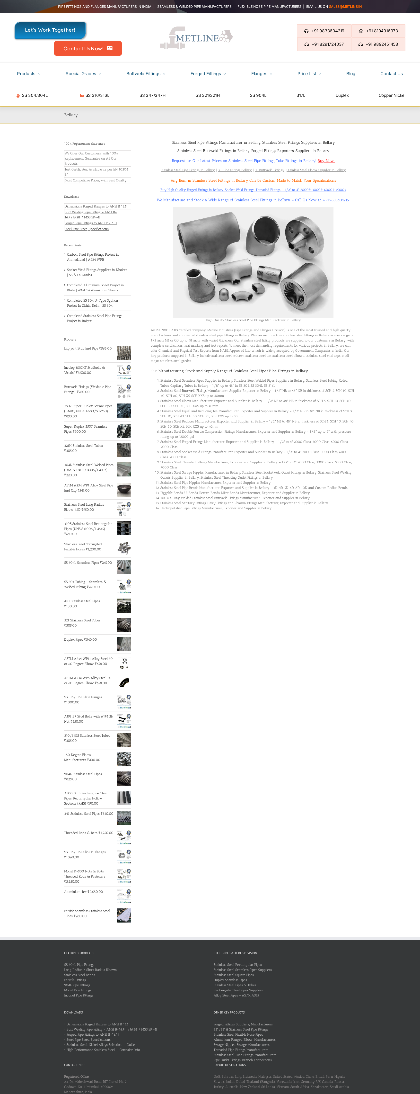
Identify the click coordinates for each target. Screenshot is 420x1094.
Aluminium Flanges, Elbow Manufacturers (245, 1040)
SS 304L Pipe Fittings (79, 965)
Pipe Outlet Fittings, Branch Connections (243, 1060)
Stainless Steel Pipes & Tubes (235, 985)
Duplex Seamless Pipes (230, 980)
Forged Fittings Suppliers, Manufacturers (243, 1024)
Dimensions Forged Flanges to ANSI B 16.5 (96, 206)
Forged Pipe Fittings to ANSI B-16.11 (91, 223)
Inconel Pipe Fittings (78, 995)
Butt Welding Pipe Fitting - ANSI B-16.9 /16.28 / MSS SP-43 (112, 1029)
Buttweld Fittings (194, 391)
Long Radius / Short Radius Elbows (90, 970)
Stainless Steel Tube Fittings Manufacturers (245, 1055)
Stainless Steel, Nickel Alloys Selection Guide (101, 1045)
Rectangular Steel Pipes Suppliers (238, 990)
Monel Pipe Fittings (77, 990)
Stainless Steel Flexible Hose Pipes (238, 1034)
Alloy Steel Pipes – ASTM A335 (236, 995)
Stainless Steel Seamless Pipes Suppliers (243, 970)
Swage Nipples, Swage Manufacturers (242, 1045)
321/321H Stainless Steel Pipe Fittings (241, 1029)
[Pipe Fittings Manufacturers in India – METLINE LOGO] (196, 28)
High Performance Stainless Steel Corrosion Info (103, 1050)
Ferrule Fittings (75, 980)
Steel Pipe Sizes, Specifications (87, 229)
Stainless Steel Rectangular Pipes (238, 965)
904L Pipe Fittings (77, 985)
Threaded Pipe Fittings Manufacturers (241, 1050)
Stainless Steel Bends (79, 975)
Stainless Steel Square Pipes (234, 975)
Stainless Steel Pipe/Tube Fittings (262, 371)
